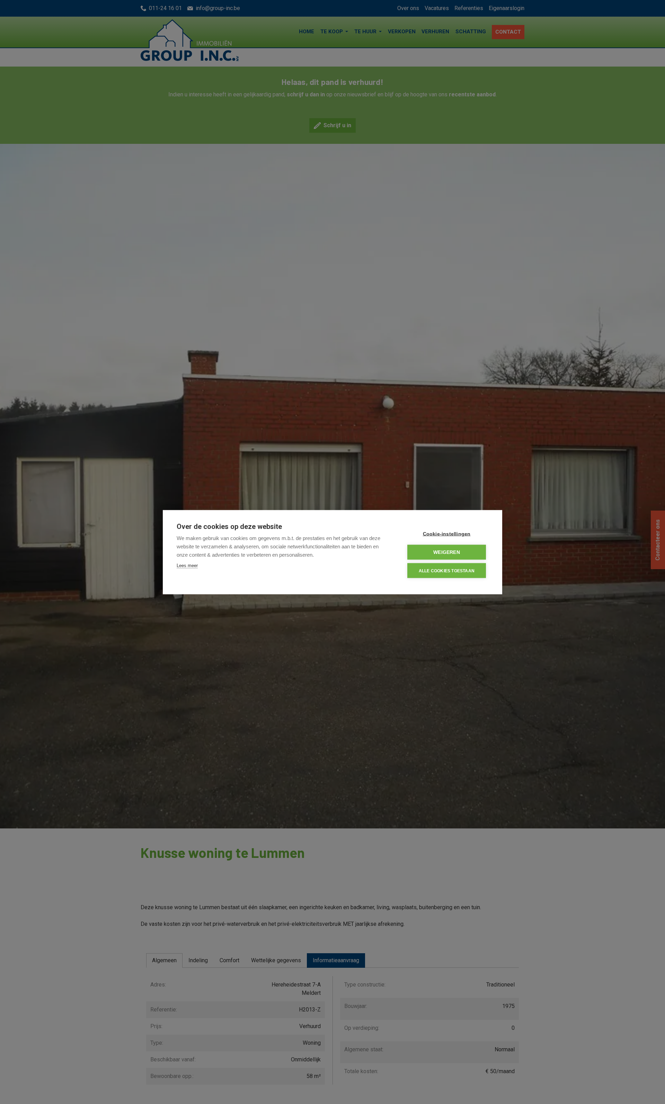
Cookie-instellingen (447, 533)
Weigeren (446, 552)
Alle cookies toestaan (447, 570)
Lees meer (187, 565)
